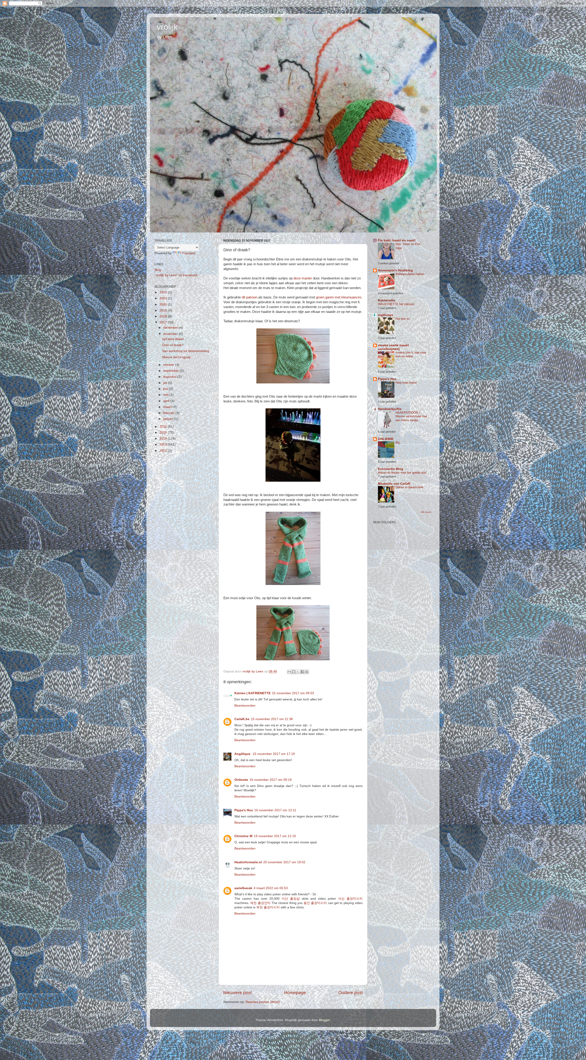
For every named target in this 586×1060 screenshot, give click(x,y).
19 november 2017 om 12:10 (275, 836)
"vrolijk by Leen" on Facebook (176, 275)
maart (168, 407)
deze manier (302, 278)
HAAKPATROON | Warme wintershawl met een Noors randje (411, 416)
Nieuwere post (237, 992)
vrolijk (167, 27)
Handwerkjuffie (390, 409)
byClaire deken (173, 339)
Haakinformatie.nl (248, 862)
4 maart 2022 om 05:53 (271, 888)
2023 (164, 298)
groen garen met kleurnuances (338, 297)
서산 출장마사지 (350, 898)
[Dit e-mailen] (289, 671)
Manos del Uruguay (176, 357)
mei (166, 394)
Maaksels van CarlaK (394, 483)
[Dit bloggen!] (293, 671)
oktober (169, 364)
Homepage (295, 992)
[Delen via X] (298, 671)
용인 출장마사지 (315, 903)
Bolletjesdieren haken (410, 274)
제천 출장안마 (260, 903)
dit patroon (249, 297)
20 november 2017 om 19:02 (284, 862)
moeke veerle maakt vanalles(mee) (393, 347)
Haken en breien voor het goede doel (402, 472)
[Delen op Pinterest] (306, 671)
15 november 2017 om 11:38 (272, 719)
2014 (164, 438)
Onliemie (241, 779)
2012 (164, 450)
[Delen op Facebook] (302, 671)
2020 (164, 304)
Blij (398, 442)
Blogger (324, 1020)
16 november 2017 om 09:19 (271, 779)
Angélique (242, 754)
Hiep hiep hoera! (406, 382)
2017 (164, 322)
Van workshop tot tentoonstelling (185, 351)
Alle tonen (426, 512)
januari (168, 419)
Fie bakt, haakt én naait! (397, 240)
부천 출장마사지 (268, 907)
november (171, 334)
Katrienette (386, 300)
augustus (170, 376)
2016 (164, 426)
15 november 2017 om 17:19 (274, 754)
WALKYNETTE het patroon (396, 304)
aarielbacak (243, 888)
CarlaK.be (242, 719)
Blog (158, 270)
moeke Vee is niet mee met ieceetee (411, 354)
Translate (188, 253)
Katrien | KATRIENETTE (252, 693)
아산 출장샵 (291, 898)
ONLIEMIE (385, 439)
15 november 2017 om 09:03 (293, 693)
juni (166, 389)
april (166, 401)
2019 (164, 310)
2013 (164, 444)
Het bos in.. (403, 318)
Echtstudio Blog (390, 469)
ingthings (385, 315)
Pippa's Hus (243, 810)
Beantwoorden (244, 705)
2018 (164, 316)
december (171, 327)
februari (169, 413)
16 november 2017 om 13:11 (275, 810)
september (171, 370)
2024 (164, 292)
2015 (164, 432)
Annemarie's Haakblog (395, 270)
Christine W (243, 836)
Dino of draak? (173, 345)
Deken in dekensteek (409, 487)
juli (165, 383)
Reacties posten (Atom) (263, 1002)
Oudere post (350, 992)
